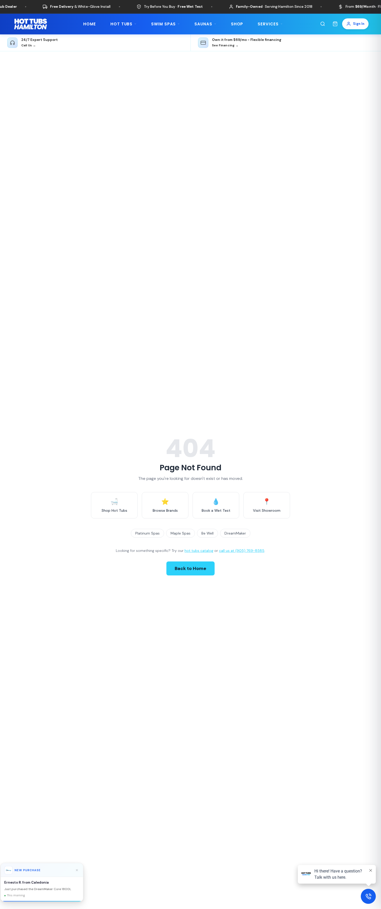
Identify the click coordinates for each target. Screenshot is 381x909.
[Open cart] (335, 23)
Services (268, 24)
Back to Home (190, 568)
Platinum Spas (147, 533)
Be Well (207, 533)
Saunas (203, 24)
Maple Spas (180, 533)
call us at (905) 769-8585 (241, 550)
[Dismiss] (81, 870)
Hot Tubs (121, 24)
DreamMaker (235, 533)
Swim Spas (163, 24)
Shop (237, 24)
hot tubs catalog (199, 550)
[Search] (322, 23)
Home (89, 24)
